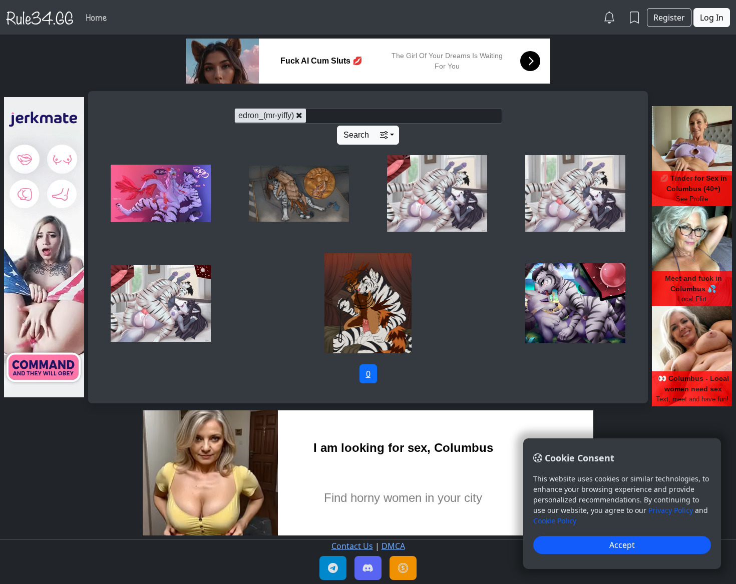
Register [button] (669, 17)
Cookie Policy (554, 520)
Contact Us (352, 545)
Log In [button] (711, 17)
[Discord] (368, 568)
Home (96, 17)
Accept (622, 544)
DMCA (393, 545)
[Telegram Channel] (332, 568)
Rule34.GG (40, 17)
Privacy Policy (670, 510)
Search (356, 135)
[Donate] (403, 568)
